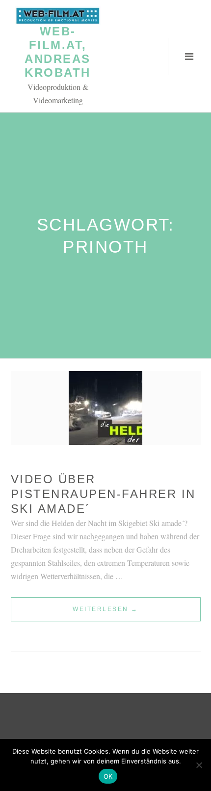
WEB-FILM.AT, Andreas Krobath (58, 52)
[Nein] (199, 765)
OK (108, 776)
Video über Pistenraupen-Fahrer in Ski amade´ (103, 493)
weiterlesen (105, 613)
